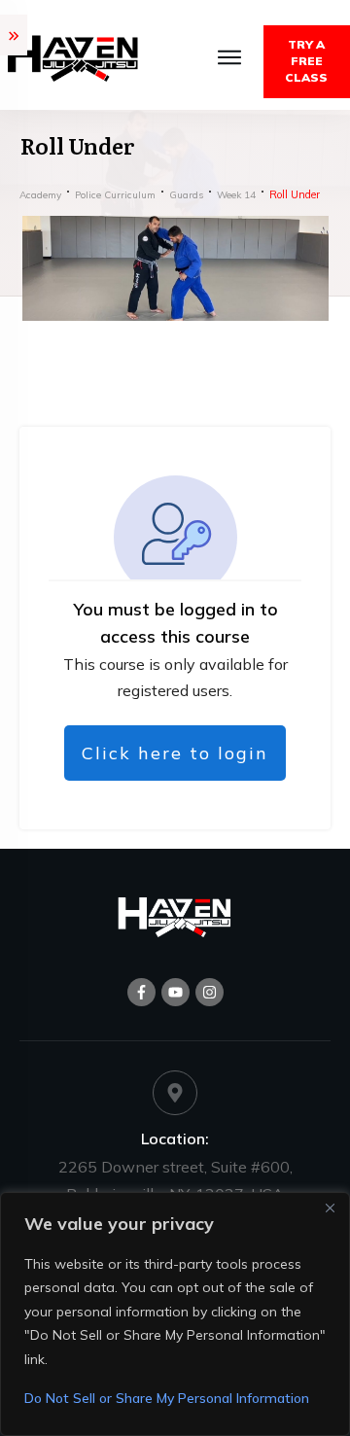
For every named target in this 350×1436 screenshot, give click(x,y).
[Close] (329, 1208)
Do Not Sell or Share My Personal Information (166, 1398)
